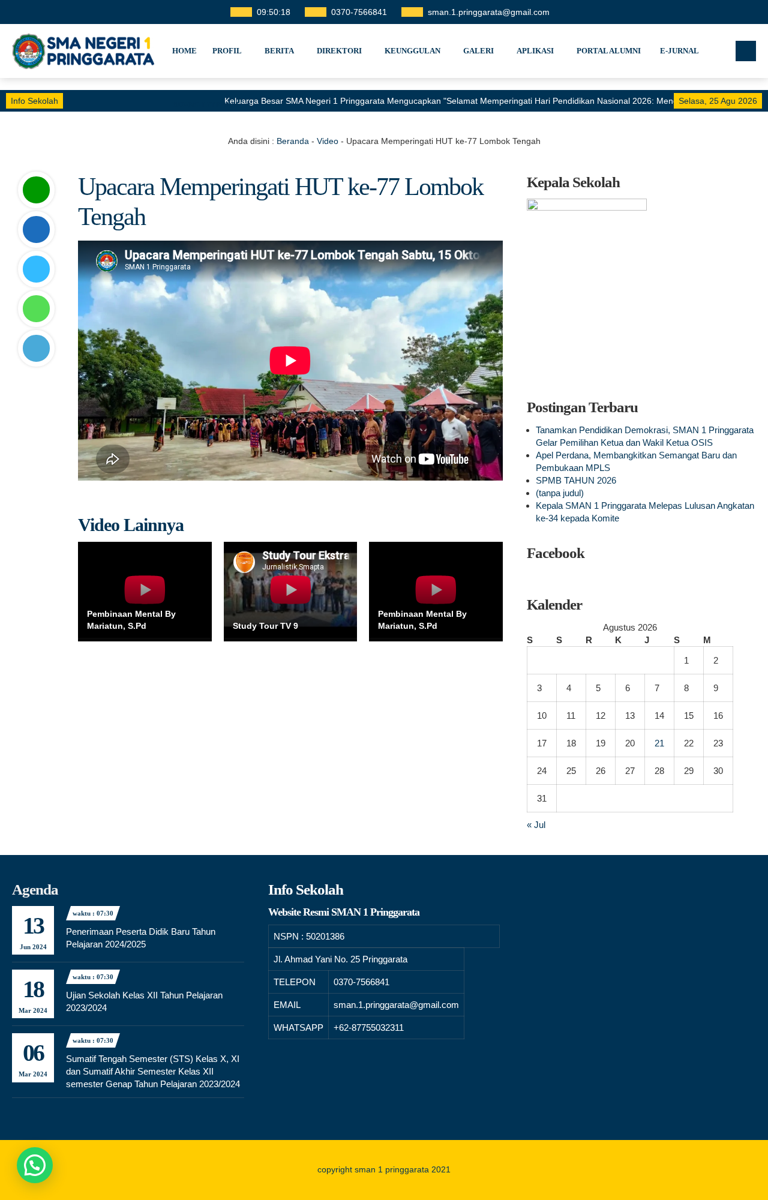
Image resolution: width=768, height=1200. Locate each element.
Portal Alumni (609, 50)
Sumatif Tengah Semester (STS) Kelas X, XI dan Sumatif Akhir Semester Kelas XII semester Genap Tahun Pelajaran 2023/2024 (153, 1071)
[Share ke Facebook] (36, 229)
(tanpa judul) (560, 493)
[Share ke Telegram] (36, 348)
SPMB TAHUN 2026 (576, 480)
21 (659, 743)
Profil (227, 50)
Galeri (478, 50)
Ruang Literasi (205, 104)
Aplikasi (535, 50)
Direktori (339, 50)
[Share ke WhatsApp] (36, 308)
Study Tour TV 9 (265, 626)
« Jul (536, 825)
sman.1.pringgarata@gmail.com (489, 12)
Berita (279, 50)
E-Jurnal (679, 50)
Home (184, 50)
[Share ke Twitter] (36, 269)
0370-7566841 (359, 12)
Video (327, 141)
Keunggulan (412, 50)
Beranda (293, 141)
